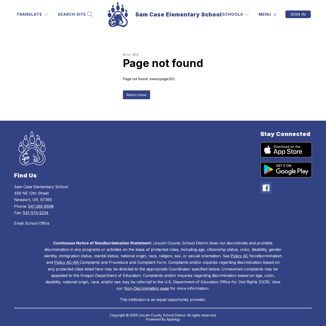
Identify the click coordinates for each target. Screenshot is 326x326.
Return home (136, 95)
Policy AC (239, 256)
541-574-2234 (35, 212)
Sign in (298, 14)
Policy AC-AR (67, 262)
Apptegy (173, 319)
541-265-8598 (41, 206)
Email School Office (31, 223)
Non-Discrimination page (146, 288)
